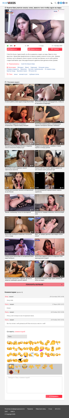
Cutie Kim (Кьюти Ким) (28, 64)
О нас (50, 409)
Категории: (12, 67)
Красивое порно (22, 71)
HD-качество (33, 71)
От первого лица (50, 69)
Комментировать (36, 49)
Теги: (11, 74)
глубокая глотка (34, 74)
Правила (30, 409)
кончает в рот (23, 74)
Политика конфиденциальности (14, 409)
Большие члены (44, 67)
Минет (27, 67)
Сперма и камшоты (13, 69)
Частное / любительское (35, 69)
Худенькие (34, 67)
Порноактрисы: (14, 64)
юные (16, 74)
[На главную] (8, 3)
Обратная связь (41, 409)
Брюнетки (24, 69)
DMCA (13, 411)
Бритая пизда (11, 71)
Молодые (20, 67)
